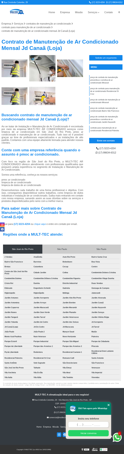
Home (52, 12)
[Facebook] (65, 434)
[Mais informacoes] (119, 12)
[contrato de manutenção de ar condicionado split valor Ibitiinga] (15, 96)
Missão (79, 12)
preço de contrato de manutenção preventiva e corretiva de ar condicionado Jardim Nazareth (104, 119)
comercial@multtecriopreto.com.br (63, 417)
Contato (108, 12)
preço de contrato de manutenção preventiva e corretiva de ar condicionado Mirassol (104, 80)
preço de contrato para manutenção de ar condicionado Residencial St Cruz (105, 91)
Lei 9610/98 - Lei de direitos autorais (59, 385)
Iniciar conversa (88, 433)
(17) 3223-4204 (98, 2)
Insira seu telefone (88, 418)
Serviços (92, 12)
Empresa (65, 12)
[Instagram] (59, 434)
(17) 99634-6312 (115, 2)
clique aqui (40, 224)
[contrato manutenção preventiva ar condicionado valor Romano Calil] (42, 96)
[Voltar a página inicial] (17, 12)
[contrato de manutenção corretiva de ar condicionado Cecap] (70, 68)
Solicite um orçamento (106, 58)
